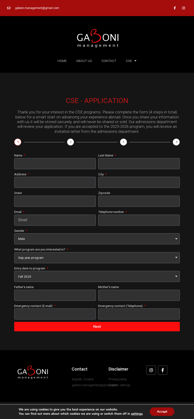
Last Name (106, 155)
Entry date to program (30, 268)
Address (20, 174)
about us (84, 61)
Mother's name (108, 287)
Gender (19, 231)
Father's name (24, 287)
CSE (129, 61)
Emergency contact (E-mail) (33, 306)
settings (136, 414)
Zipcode (104, 193)
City (101, 174)
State (18, 193)
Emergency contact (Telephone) (120, 306)
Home (62, 61)
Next (97, 326)
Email (18, 212)
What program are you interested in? (40, 249)
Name (18, 155)
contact (108, 61)
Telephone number (111, 212)
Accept (162, 411)
